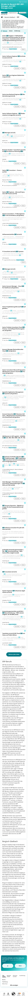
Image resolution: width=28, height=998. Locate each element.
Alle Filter (4, 14)
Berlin (4, 979)
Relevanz (5, 31)
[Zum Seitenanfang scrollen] (23, 989)
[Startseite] (2, 17)
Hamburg (5, 982)
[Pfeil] (6, 12)
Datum (11, 30)
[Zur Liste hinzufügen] (25, 33)
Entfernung (17, 30)
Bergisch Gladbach (10, 17)
